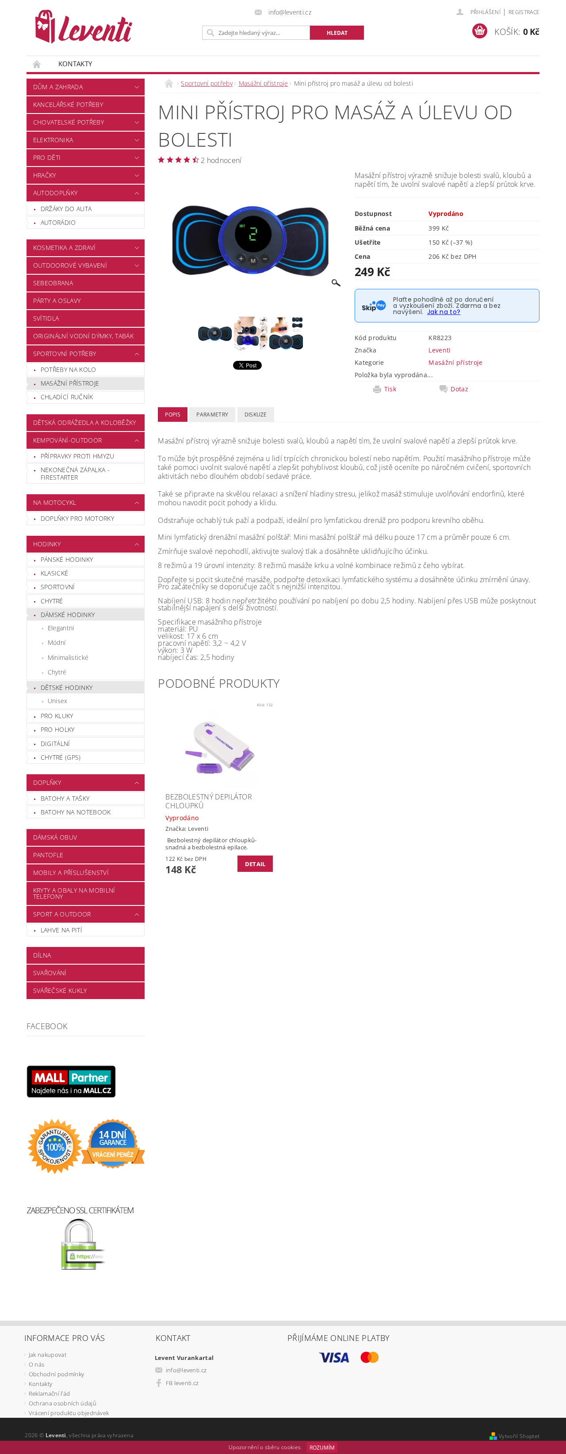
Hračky (44, 175)
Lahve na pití (61, 930)
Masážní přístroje (70, 383)
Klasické (55, 573)
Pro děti (47, 157)
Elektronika (53, 140)
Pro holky (58, 729)
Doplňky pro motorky (77, 518)
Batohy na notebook (76, 812)
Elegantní (61, 628)
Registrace (524, 12)
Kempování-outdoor (67, 440)
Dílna (42, 955)
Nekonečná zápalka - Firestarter (75, 474)
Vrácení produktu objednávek (69, 1413)
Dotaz (459, 389)
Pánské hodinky (67, 559)
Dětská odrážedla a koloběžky (84, 422)
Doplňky (47, 782)
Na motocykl (54, 502)
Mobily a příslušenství (71, 872)
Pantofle (48, 855)
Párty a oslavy (56, 300)
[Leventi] (83, 27)
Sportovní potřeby (64, 353)
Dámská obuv (55, 837)
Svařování (50, 973)
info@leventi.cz (186, 1370)
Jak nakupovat (47, 1355)
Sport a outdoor (62, 914)
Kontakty (75, 63)
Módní (57, 642)
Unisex (58, 701)
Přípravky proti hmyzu (78, 456)
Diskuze (256, 414)
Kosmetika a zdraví (64, 247)
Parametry (212, 414)
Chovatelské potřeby (68, 122)
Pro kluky (57, 716)
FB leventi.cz (182, 1383)
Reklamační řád (49, 1393)
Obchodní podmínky (56, 1374)
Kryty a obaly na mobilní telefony (74, 893)
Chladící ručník (67, 397)
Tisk (390, 389)
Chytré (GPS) (61, 757)
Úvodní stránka (37, 64)
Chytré (52, 601)
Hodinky (47, 544)
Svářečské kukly (60, 990)
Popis (172, 414)
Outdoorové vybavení (70, 265)
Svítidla (46, 318)
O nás (37, 1364)
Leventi (439, 350)
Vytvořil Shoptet (519, 1436)
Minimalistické (68, 657)
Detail (255, 864)
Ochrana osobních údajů (62, 1403)
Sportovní (58, 587)
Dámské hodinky (68, 614)
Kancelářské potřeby (68, 104)
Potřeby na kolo (68, 369)
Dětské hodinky (66, 687)
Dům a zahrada (58, 87)
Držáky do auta (66, 208)
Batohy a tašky (65, 798)
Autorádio (58, 222)
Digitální (55, 743)
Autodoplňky (55, 193)
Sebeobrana (53, 283)
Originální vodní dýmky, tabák (83, 336)
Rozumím (322, 1447)
